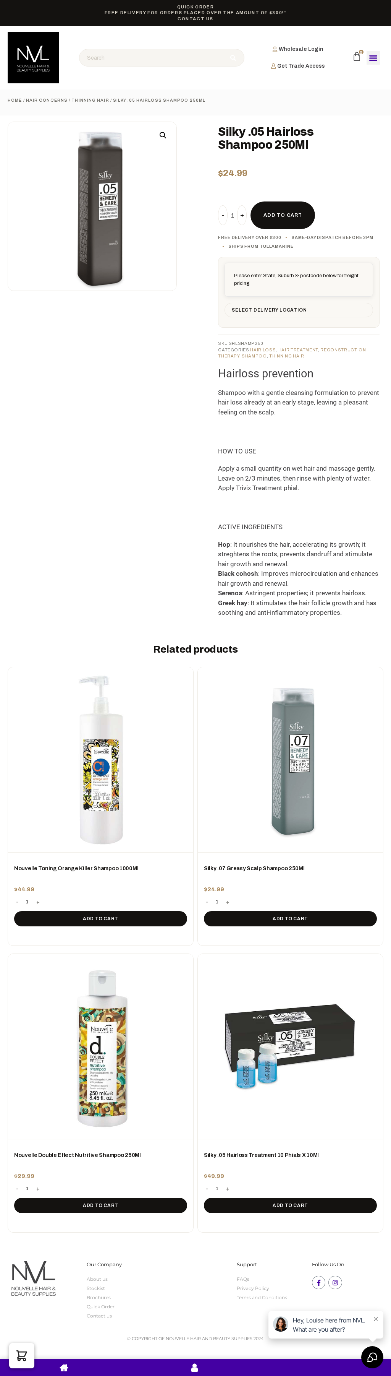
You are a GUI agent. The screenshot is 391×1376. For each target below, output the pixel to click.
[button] (373, 58)
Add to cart (100, 918)
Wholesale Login (301, 49)
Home (15, 100)
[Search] (234, 57)
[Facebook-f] (318, 1282)
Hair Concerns (47, 100)
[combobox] (151, 57)
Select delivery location (269, 310)
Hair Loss (263, 350)
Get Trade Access (301, 66)
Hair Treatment (298, 350)
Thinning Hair (90, 100)
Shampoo (254, 356)
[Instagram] (335, 1282)
